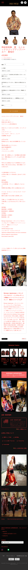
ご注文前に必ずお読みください (10, 533)
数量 (3, 105)
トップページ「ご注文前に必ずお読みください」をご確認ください (14, 75)
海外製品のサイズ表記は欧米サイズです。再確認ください (14, 91)
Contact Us (5, 535)
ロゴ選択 (4, 68)
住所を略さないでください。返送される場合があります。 (14, 83)
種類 (3, 64)
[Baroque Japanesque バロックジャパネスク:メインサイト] (14, 504)
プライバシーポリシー (10, 555)
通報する (24, 338)
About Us (5, 531)
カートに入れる (14, 111)
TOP (3, 555)
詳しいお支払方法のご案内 (20, 448)
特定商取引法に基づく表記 (22, 555)
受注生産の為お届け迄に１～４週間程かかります (13, 98)
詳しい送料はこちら (22, 429)
